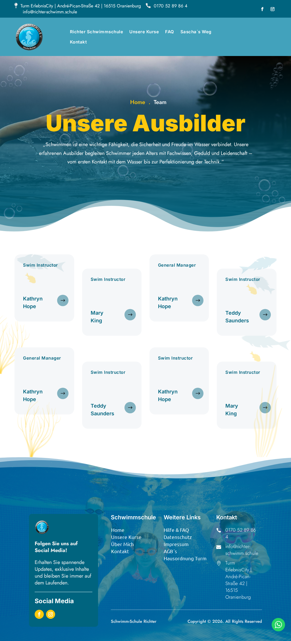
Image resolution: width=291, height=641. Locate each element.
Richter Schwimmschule (96, 31)
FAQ (169, 31)
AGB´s (170, 551)
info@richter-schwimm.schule (50, 12)
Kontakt (78, 42)
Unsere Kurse (144, 31)
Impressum (176, 544)
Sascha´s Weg (195, 31)
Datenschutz (178, 537)
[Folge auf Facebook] (262, 9)
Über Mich (122, 544)
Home (137, 102)
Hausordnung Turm (185, 558)
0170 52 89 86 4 (170, 6)
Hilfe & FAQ (176, 530)
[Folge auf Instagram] (273, 9)
